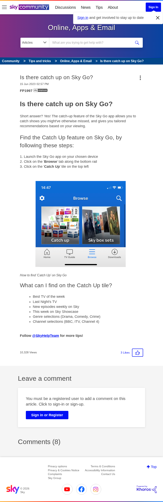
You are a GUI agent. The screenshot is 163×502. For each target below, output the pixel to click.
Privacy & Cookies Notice (63, 470)
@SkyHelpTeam (45, 336)
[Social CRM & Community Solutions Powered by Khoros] (147, 489)
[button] (81, 224)
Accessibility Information (100, 470)
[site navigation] (4, 7)
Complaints (55, 474)
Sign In (153, 7)
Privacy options (57, 466)
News (86, 7)
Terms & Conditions (103, 466)
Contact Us (108, 474)
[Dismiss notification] (158, 18)
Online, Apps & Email (81, 27)
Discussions (65, 7)
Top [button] (154, 467)
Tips (99, 7)
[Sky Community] (29, 7)
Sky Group (54, 478)
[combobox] (91, 43)
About (113, 7)
